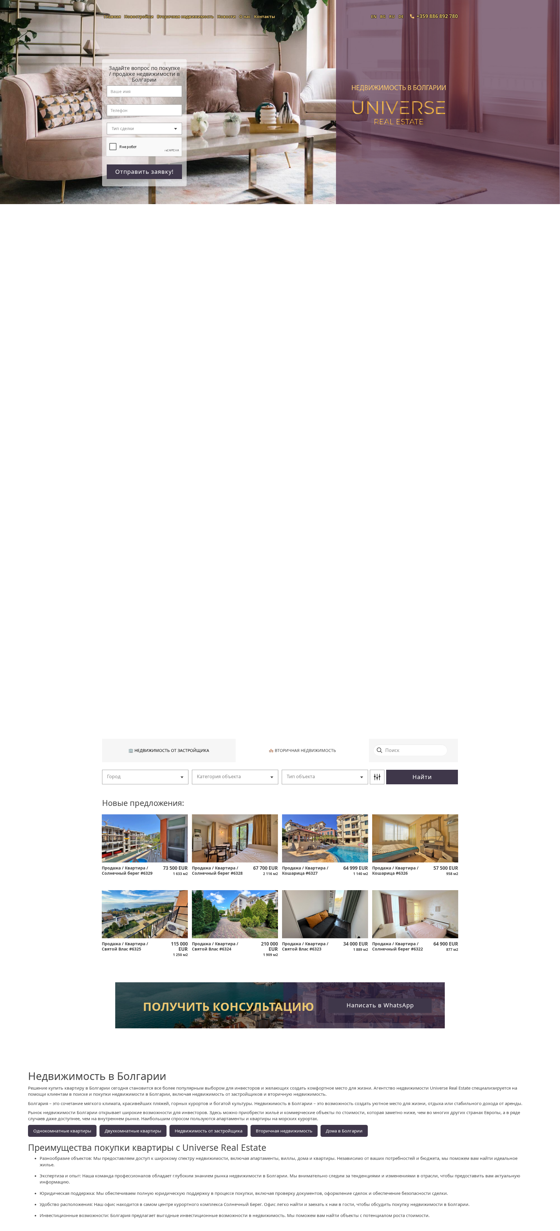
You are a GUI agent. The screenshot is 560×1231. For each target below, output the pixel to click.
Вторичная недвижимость (185, 16)
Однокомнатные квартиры (62, 1131)
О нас (245, 16)
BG (383, 16)
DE (401, 16)
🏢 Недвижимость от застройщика (168, 750)
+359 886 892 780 (437, 16)
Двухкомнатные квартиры (133, 1131)
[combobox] (144, 128)
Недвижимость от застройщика (208, 1131)
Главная (112, 16)
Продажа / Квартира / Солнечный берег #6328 (217, 870)
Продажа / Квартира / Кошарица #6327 (305, 870)
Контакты (264, 16)
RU (392, 16)
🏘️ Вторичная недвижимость (302, 750)
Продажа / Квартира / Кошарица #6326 (395, 870)
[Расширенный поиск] (377, 777)
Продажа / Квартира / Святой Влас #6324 (215, 946)
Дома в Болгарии (344, 1131)
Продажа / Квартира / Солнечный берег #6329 (127, 870)
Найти (422, 777)
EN (374, 16)
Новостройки (138, 16)
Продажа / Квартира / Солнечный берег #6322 (397, 946)
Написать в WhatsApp (380, 1005)
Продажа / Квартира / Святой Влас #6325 (125, 946)
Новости (226, 16)
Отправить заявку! (144, 172)
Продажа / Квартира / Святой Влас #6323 (305, 946)
